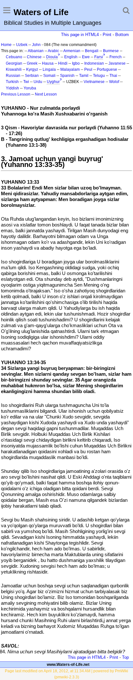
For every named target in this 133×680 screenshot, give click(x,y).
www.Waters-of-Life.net (68, 664)
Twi (26, 81)
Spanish (67, 75)
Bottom (122, 34)
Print (107, 34)
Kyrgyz (32, 69)
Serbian (32, 75)
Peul (88, 69)
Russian (13, 75)
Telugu (99, 75)
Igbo (76, 63)
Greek (32, 63)
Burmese (111, 51)
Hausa (48, 63)
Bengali (91, 51)
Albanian (36, 51)
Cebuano (14, 57)
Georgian (14, 63)
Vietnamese (94, 81)
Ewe (86, 57)
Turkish (12, 81)
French (115, 57)
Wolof (114, 81)
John (36, 44)
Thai (113, 75)
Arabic (53, 51)
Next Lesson (46, 94)
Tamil (83, 75)
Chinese (34, 57)
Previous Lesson (15, 94)
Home (6, 44)
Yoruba (30, 88)
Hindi (62, 63)
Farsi (98, 57)
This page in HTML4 (80, 34)
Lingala (49, 69)
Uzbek (21, 44)
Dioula (52, 57)
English (70, 57)
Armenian (71, 51)
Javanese (117, 63)
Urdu (38, 81)
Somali (49, 75)
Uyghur (53, 81)
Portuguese (107, 69)
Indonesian (94, 63)
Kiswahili (14, 69)
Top (125, 657)
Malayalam (70, 69)
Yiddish (12, 88)
